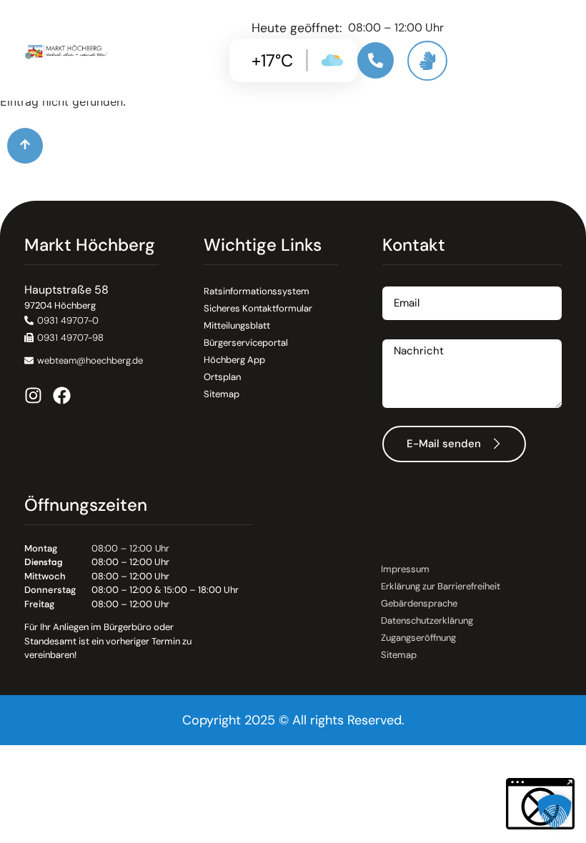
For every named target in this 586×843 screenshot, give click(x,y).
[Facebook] (62, 395)
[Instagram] (33, 395)
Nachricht (408, 334)
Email (396, 281)
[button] (64, 337)
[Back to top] (25, 146)
